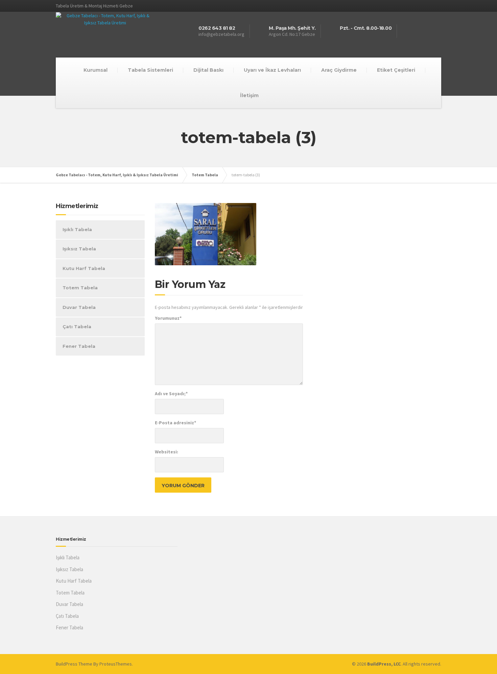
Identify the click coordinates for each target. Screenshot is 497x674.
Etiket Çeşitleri (396, 70)
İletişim (249, 95)
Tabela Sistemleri (150, 70)
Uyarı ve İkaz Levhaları (272, 70)
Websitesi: (166, 452)
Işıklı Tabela (77, 229)
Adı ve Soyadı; (171, 393)
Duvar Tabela (79, 307)
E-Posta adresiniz (175, 423)
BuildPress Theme (74, 664)
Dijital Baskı (208, 70)
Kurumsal (96, 70)
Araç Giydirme (339, 70)
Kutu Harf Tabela (84, 268)
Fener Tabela (79, 346)
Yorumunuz (168, 318)
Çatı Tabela (77, 326)
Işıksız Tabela (79, 248)
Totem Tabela (80, 287)
